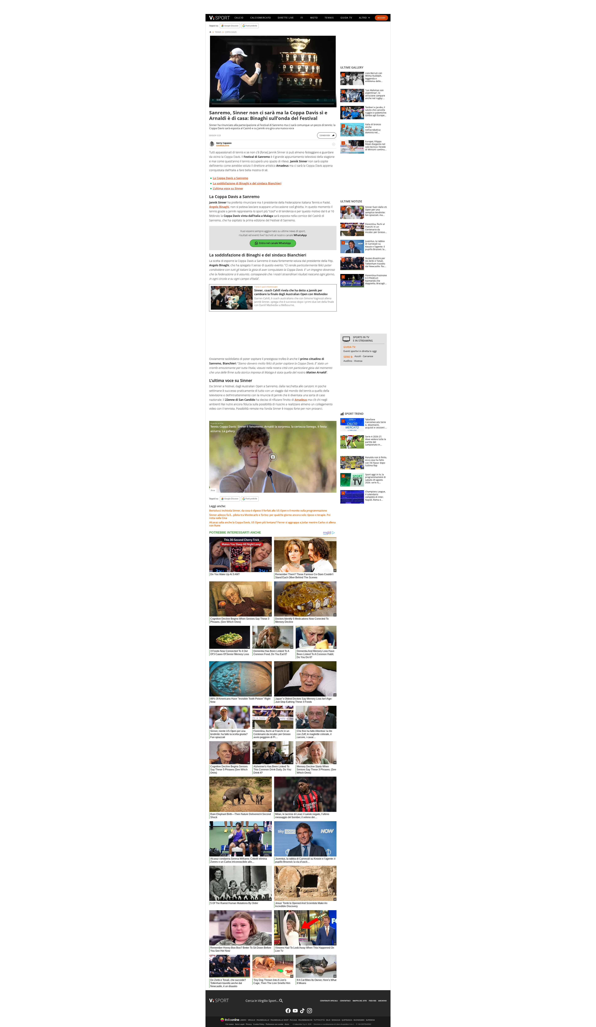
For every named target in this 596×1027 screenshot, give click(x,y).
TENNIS (329, 17)
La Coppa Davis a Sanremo (230, 178)
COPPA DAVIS (231, 32)
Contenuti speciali (329, 1001)
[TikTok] (302, 1012)
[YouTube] (295, 1012)
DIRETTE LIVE (286, 17)
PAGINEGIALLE (263, 1020)
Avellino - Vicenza (352, 360)
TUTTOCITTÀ (319, 1020)
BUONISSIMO (359, 1020)
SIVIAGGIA (336, 1020)
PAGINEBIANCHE (305, 1020)
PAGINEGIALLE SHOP (280, 1020)
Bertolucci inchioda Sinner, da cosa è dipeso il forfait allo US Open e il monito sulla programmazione (268, 510)
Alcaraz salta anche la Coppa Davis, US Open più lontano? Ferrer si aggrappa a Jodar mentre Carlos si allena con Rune (272, 524)
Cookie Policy (258, 1024)
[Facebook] (288, 1012)
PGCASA (293, 1020)
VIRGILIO (251, 1020)
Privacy (249, 1024)
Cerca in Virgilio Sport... (262, 1001)
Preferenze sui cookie (274, 1024)
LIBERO (243, 1020)
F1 (302, 17)
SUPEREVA (370, 1020)
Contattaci (345, 1001)
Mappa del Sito (360, 1001)
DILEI (328, 1020)
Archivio (382, 1001)
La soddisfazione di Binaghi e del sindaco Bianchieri (247, 183)
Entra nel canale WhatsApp (275, 243)
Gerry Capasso (224, 142)
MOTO (314, 17)
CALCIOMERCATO (260, 17)
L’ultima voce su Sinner (228, 188)
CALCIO (239, 17)
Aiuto (287, 1024)
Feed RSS (372, 1001)
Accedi (381, 17)
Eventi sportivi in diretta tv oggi (360, 351)
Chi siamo (230, 1024)
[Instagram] (309, 1012)
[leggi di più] (333, 144)
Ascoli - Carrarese (363, 356)
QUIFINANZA (347, 1020)
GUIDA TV (346, 17)
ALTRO (363, 17)
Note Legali (239, 1024)
